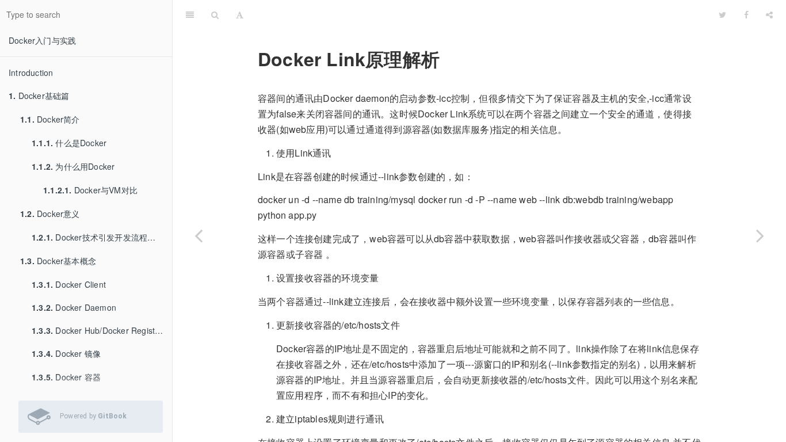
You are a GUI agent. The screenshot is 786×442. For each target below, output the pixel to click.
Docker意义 (50, 213)
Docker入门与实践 (42, 40)
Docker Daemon (74, 307)
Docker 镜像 (66, 353)
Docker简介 (50, 119)
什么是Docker (69, 142)
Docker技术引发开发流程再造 (98, 237)
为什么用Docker (73, 166)
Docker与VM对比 (90, 190)
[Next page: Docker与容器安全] (760, 235)
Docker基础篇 (39, 95)
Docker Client (69, 284)
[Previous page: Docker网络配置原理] (198, 235)
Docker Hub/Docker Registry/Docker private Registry (102, 330)
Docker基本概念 (58, 260)
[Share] (769, 14)
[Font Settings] (239, 14)
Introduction (31, 72)
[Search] (215, 14)
